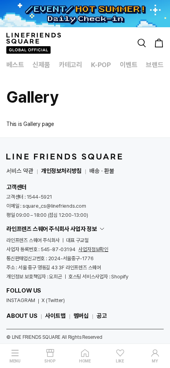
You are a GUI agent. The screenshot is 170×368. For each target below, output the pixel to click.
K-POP (101, 65)
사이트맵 (55, 315)
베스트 (15, 65)
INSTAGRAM (20, 300)
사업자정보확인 (93, 249)
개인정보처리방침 (61, 171)
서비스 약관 (19, 171)
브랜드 (154, 65)
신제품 (41, 65)
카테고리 (70, 65)
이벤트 (128, 65)
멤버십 (81, 315)
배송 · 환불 (101, 171)
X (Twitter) (53, 300)
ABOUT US (21, 315)
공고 (101, 315)
